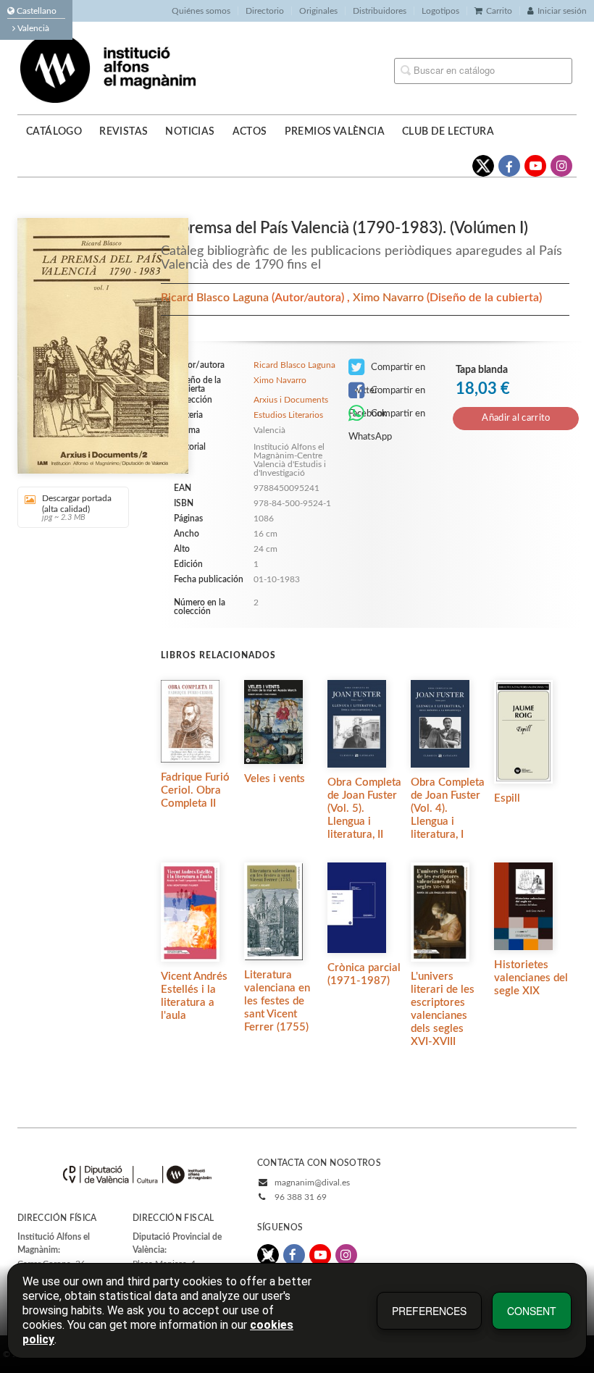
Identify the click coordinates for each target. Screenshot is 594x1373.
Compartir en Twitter (386, 371)
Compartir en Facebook (386, 394)
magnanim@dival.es (312, 1182)
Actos (250, 132)
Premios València (335, 132)
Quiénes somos (201, 11)
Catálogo (54, 132)
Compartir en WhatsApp (386, 417)
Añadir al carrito (516, 418)
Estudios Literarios (288, 415)
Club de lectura (448, 132)
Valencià (32, 28)
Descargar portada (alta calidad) (77, 507)
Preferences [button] (429, 1310)
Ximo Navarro (390, 297)
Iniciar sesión (562, 11)
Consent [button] (531, 1310)
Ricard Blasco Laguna (216, 297)
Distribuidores (379, 11)
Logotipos (440, 11)
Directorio (265, 11)
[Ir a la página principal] (108, 67)
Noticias (189, 132)
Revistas (123, 132)
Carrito (499, 11)
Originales (318, 11)
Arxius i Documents (291, 399)
